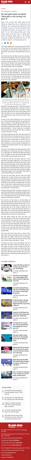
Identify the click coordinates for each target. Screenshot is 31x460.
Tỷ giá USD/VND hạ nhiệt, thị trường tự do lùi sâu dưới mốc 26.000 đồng (21, 266)
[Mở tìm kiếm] (25, 2)
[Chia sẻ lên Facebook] (5, 43)
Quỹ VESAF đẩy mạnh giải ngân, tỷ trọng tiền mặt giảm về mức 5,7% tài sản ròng (13, 392)
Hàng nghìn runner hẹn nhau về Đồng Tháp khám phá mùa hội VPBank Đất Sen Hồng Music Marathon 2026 (14, 417)
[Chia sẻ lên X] (8, 43)
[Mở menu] (29, 2)
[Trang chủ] (15, 426)
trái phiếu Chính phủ (13, 160)
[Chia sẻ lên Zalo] (2, 43)
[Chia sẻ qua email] (11, 43)
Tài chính (3, 8)
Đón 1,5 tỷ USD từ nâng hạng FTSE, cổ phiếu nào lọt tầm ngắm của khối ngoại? (21, 373)
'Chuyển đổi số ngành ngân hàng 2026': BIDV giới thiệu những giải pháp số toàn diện (13, 404)
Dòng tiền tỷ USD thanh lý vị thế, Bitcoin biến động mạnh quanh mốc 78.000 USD (21, 314)
